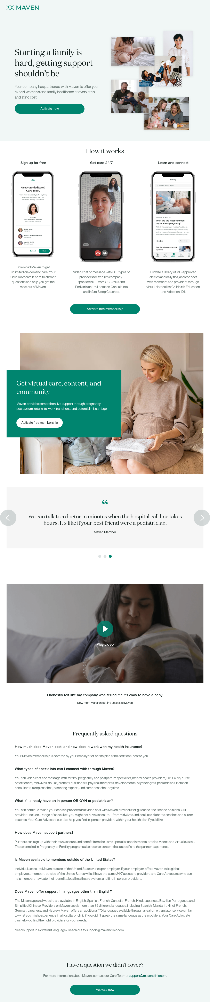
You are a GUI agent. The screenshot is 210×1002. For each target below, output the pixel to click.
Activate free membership (105, 309)
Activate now (49, 108)
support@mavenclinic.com (147, 975)
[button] (8, 517)
